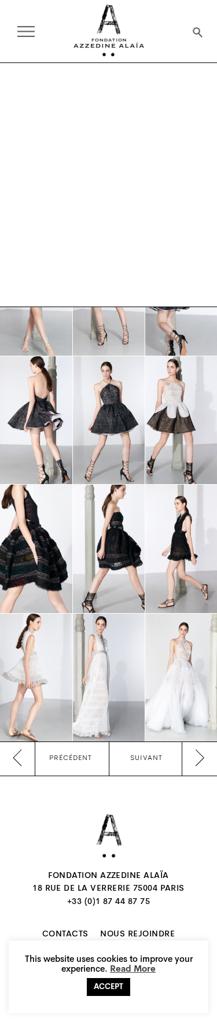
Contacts (65, 935)
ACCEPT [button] (108, 987)
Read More (133, 969)
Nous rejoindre (137, 935)
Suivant (146, 758)
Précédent (70, 758)
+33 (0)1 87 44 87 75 (108, 902)
